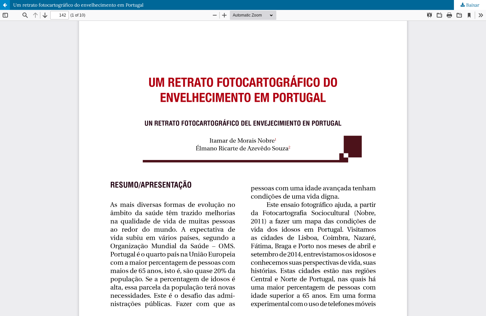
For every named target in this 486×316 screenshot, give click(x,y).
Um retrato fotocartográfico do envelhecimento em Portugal (78, 5)
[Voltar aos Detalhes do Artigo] (5, 5)
